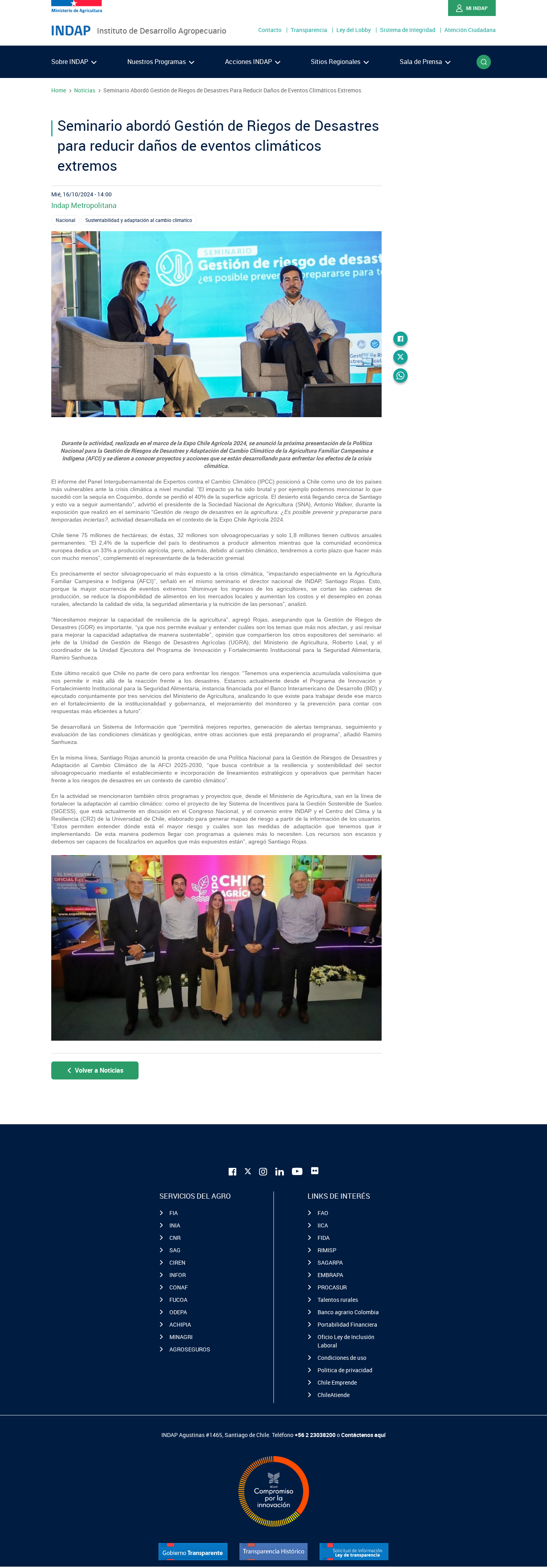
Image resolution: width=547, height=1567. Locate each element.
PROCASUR (332, 1287)
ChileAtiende (334, 1395)
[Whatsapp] (400, 375)
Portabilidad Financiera (347, 1324)
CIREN (177, 1262)
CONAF (178, 1287)
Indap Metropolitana (84, 205)
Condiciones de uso (342, 1357)
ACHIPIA (180, 1324)
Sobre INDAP (70, 61)
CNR (175, 1237)
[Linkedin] (279, 1171)
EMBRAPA (330, 1275)
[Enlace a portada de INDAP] (70, 31)
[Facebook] (400, 339)
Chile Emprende (337, 1382)
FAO (323, 1213)
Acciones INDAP (249, 61)
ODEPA (178, 1312)
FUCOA (178, 1299)
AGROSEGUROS (189, 1349)
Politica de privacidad (345, 1370)
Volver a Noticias (99, 1070)
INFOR (177, 1275)
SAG (175, 1250)
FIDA (324, 1237)
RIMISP (327, 1250)
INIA (174, 1225)
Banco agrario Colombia (348, 1312)
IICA (323, 1225)
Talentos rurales (338, 1299)
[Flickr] (314, 1171)
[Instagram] (263, 1171)
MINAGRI (181, 1337)
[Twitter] (400, 357)
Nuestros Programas (157, 61)
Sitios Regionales (336, 61)
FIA (173, 1213)
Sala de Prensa (422, 61)
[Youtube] (297, 1171)
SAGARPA (330, 1262)
